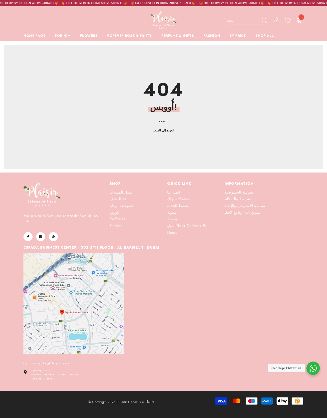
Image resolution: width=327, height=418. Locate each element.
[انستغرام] (40, 236)
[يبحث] (247, 20)
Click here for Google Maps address (46, 363)
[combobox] (243, 20)
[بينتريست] (53, 236)
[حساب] (276, 20)
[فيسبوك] (28, 236)
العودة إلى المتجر (163, 130)
